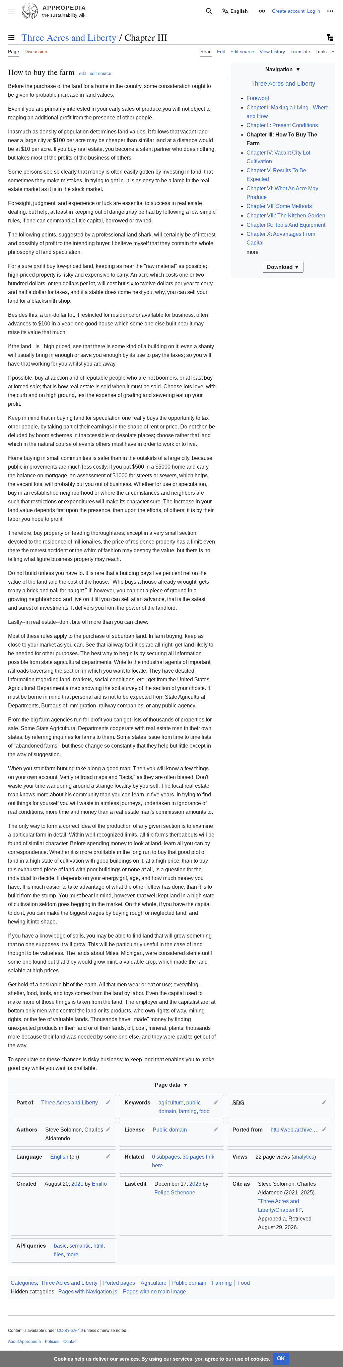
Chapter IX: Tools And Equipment (286, 225)
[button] (11, 11)
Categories (24, 1283)
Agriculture (153, 1283)
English (59, 1157)
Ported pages (119, 1283)
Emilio (99, 1184)
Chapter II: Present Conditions (282, 125)
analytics (303, 1157)
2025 (195, 1184)
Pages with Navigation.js (87, 1291)
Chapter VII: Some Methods (279, 206)
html (98, 1246)
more (72, 1254)
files (59, 1254)
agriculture (171, 1102)
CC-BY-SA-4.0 (70, 1330)
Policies (52, 1341)
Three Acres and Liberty (68, 37)
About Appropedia (24, 1341)
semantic (80, 1246)
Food (243, 1283)
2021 (77, 1184)
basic (60, 1246)
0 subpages (166, 1157)
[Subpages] (329, 37)
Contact (70, 1341)
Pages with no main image (154, 1291)
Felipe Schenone (174, 1192)
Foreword (258, 98)
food (204, 1111)
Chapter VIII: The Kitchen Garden (286, 215)
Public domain (170, 1130)
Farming (222, 1283)
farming (188, 1111)
